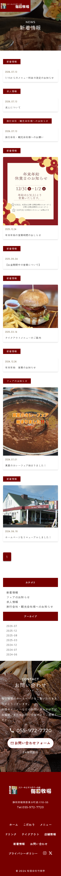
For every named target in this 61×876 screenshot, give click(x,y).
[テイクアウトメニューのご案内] (30, 287)
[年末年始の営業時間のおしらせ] (30, 159)
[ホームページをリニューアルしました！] (30, 488)
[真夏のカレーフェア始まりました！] (30, 390)
